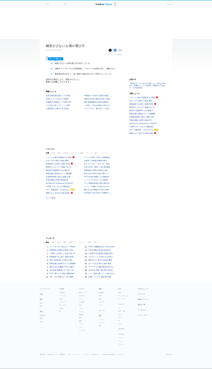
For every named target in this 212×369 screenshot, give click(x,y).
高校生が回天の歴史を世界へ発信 (97, 99)
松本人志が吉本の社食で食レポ (96, 173)
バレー (81, 327)
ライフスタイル (123, 295)
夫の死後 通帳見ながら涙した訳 (62, 270)
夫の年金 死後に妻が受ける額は (100, 270)
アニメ (120, 338)
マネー (120, 317)
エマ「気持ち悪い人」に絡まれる (101, 273)
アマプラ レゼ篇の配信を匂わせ (100, 267)
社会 (41, 303)
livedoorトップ (52, 354)
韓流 (100, 299)
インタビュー (142, 310)
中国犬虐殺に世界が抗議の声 (57, 180)
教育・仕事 (121, 311)
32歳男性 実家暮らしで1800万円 (58, 102)
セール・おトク (143, 315)
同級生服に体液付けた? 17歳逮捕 (59, 173)
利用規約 (62, 354)
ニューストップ (45, 289)
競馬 (80, 318)
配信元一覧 (141, 304)
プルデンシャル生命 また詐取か (100, 257)
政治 (59, 242)
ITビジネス (62, 305)
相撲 (80, 321)
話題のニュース (143, 299)
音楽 (100, 295)
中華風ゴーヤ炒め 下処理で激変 (96, 96)
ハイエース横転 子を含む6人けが (96, 186)
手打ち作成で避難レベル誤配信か (97, 177)
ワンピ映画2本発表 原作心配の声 (96, 183)
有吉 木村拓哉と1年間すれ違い (61, 260)
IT (75, 242)
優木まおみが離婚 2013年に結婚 (96, 190)
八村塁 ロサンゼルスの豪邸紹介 (58, 186)
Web (60, 299)
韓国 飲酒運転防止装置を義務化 (96, 102)
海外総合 (42, 315)
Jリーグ (81, 299)
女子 (96, 153)
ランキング (141, 294)
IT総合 (61, 308)
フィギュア (82, 330)
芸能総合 (101, 292)
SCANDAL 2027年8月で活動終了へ (97, 193)
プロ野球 (81, 302)
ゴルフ (81, 308)
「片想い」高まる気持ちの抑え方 (97, 105)
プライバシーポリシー (74, 354)
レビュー (101, 319)
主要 (47, 153)
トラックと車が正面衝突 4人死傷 (58, 157)
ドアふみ (115, 4)
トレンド (103, 153)
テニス (81, 311)
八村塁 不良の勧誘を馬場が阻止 (100, 253)
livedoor (169, 4)
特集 (100, 326)
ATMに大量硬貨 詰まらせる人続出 (101, 247)
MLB (80, 305)
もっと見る (51, 198)
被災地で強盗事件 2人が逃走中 (58, 170)
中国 (41, 321)
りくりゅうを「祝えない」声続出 (62, 247)
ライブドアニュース (104, 4)
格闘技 (81, 314)
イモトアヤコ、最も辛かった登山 (97, 108)
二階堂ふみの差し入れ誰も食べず (62, 253)
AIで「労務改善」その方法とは (58, 190)
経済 (70, 242)
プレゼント (102, 322)
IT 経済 (65, 153)
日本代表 (81, 295)
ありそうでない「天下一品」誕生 (97, 164)
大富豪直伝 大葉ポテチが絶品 (57, 108)
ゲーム (120, 341)
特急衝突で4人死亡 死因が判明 (58, 164)
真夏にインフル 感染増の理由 (99, 277)
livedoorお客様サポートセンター (114, 354)
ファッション (122, 299)
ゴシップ (89, 153)
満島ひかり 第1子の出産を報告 (58, 193)
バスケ (81, 324)
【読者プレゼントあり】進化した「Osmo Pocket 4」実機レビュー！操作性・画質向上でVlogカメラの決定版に (147, 85)
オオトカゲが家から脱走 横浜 (57, 161)
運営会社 (43, 354)
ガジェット (62, 302)
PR (60, 311)
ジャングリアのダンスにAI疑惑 (96, 180)
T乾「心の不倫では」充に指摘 (61, 277)
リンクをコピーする (120, 50)
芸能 (81, 153)
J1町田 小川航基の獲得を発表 (95, 161)
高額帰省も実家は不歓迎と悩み (96, 170)
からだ (120, 314)
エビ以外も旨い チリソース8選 (58, 105)
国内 (53, 153)
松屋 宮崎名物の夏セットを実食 (58, 96)
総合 (47, 242)
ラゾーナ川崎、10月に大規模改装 (97, 157)
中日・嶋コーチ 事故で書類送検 (62, 273)
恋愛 (119, 292)
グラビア (101, 302)
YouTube (121, 329)
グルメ (120, 323)
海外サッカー (83, 292)
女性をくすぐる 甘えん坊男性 (57, 99)
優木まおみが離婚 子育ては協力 (62, 267)
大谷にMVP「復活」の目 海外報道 (97, 167)
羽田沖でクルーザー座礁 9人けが (58, 167)
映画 (100, 316)
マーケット (62, 295)
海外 (59, 153)
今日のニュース (143, 289)
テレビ (101, 305)
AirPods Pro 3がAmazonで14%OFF (59, 183)
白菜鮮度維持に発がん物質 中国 (58, 177)
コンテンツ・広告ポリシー (92, 354)
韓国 (41, 318)
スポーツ (74, 153)
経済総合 (62, 292)
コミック (121, 344)
